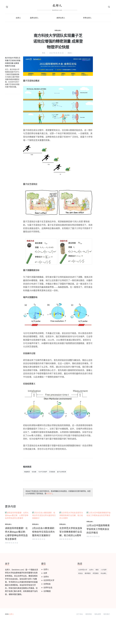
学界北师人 (58, 30)
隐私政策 (97, 614)
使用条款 (88, 614)
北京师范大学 (48, 580)
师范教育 (96, 573)
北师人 (46, 569)
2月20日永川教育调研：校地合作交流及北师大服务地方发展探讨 (44, 532)
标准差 (34, 472)
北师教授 (47, 591)
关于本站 (79, 614)
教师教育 (88, 573)
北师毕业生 (47, 588)
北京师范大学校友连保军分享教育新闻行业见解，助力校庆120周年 (70, 532)
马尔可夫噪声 (42, 472)
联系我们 (49, 493)
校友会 (80, 573)
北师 (45, 573)
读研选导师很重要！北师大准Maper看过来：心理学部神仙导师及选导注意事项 (16, 533)
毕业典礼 (103, 573)
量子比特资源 (61, 472)
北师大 (46, 577)
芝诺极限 (52, 472)
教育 (97, 570)
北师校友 (47, 584)
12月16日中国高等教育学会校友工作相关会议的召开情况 (98, 529)
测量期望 (27, 472)
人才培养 (103, 570)
